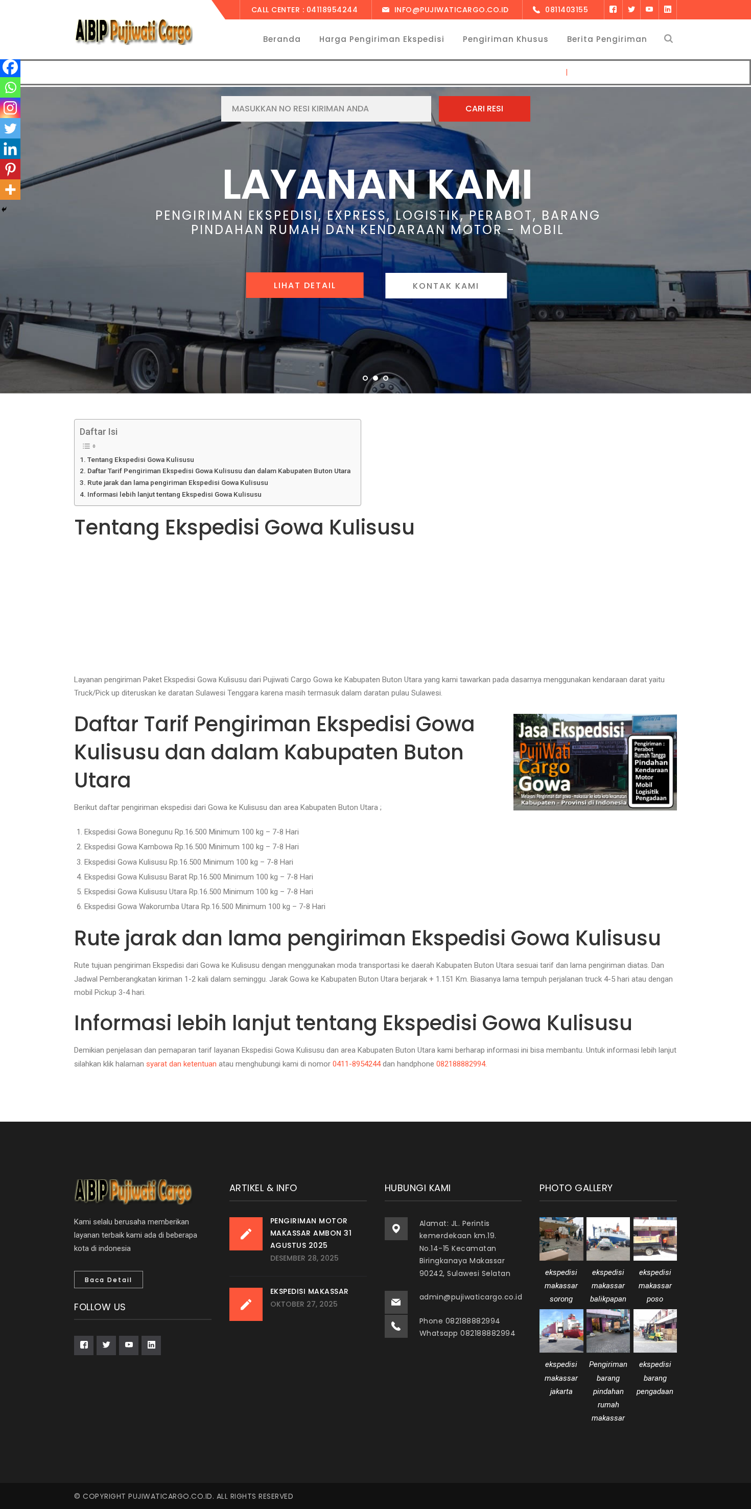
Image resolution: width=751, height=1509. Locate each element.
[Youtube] (649, 9)
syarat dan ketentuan (181, 1064)
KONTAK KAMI (441, 286)
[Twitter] (631, 9)
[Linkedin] (10, 148)
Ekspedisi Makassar (309, 1291)
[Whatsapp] (10, 87)
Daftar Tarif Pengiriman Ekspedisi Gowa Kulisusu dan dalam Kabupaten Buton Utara (218, 471)
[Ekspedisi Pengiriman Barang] (133, 31)
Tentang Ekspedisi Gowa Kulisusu (140, 459)
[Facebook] (613, 9)
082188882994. (461, 1064)
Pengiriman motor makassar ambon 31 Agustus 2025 (311, 1233)
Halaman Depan (529, 72)
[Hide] (4, 209)
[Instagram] (10, 108)
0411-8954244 (357, 1064)
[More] (10, 189)
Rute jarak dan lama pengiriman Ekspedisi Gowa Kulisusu (177, 482)
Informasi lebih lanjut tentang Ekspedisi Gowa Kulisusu (174, 494)
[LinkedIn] (668, 9)
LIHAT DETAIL (309, 285)
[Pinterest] (10, 169)
